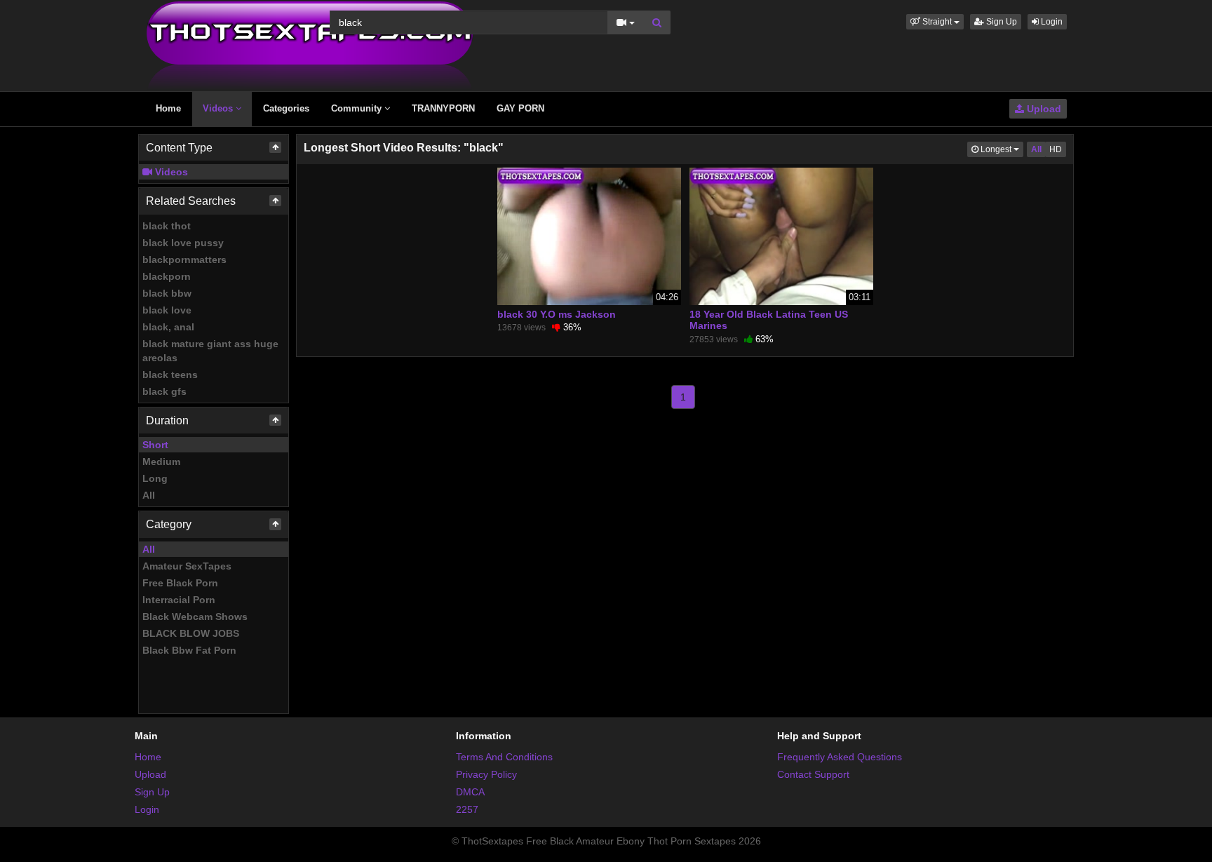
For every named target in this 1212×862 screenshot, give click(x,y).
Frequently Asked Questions (839, 756)
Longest (1000, 149)
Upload (1042, 108)
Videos (219, 108)
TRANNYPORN (443, 108)
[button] (935, 21)
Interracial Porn (178, 599)
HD (1055, 149)
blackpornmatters (184, 259)
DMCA (470, 791)
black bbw (166, 293)
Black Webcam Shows (195, 616)
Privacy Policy (486, 774)
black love (166, 310)
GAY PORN (520, 108)
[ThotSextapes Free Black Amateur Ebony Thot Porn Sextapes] (309, 44)
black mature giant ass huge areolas (210, 350)
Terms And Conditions (504, 756)
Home (168, 108)
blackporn (166, 276)
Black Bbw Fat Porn (189, 650)
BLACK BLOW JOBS (190, 633)
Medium (161, 461)
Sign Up (1000, 22)
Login (1051, 22)
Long (155, 478)
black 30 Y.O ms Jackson (556, 314)
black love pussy (183, 242)
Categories (286, 108)
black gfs (164, 391)
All (148, 495)
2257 (467, 809)
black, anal (168, 326)
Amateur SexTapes (186, 566)
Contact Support (813, 774)
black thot (166, 225)
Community (357, 108)
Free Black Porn (180, 582)
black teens (170, 374)
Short (155, 444)
